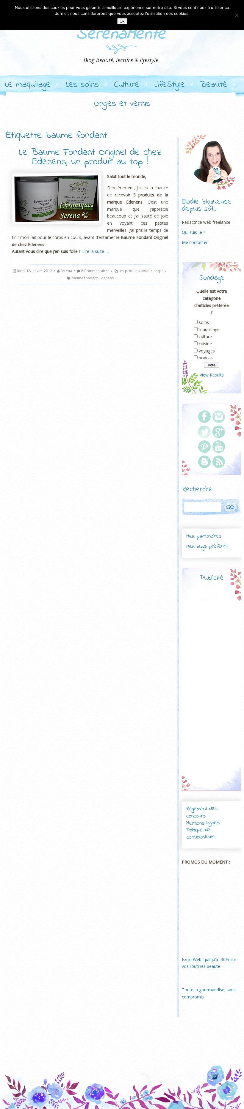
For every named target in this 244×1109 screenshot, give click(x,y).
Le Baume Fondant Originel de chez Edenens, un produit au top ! (90, 157)
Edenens (106, 278)
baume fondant (84, 278)
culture (205, 336)
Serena (66, 270)
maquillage (209, 329)
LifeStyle (169, 85)
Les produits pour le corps (140, 270)
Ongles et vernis (122, 104)
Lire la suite (96, 251)
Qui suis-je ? (193, 232)
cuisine (205, 343)
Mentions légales (203, 823)
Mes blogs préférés (207, 546)
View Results (212, 375)
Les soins (82, 85)
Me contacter (195, 242)
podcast (206, 357)
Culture (126, 85)
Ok (122, 21)
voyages (207, 351)
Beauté (213, 85)
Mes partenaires (203, 536)
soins (204, 322)
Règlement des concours (201, 812)
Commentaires (95, 270)
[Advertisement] (219, 691)
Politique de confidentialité (200, 833)
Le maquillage (28, 85)
